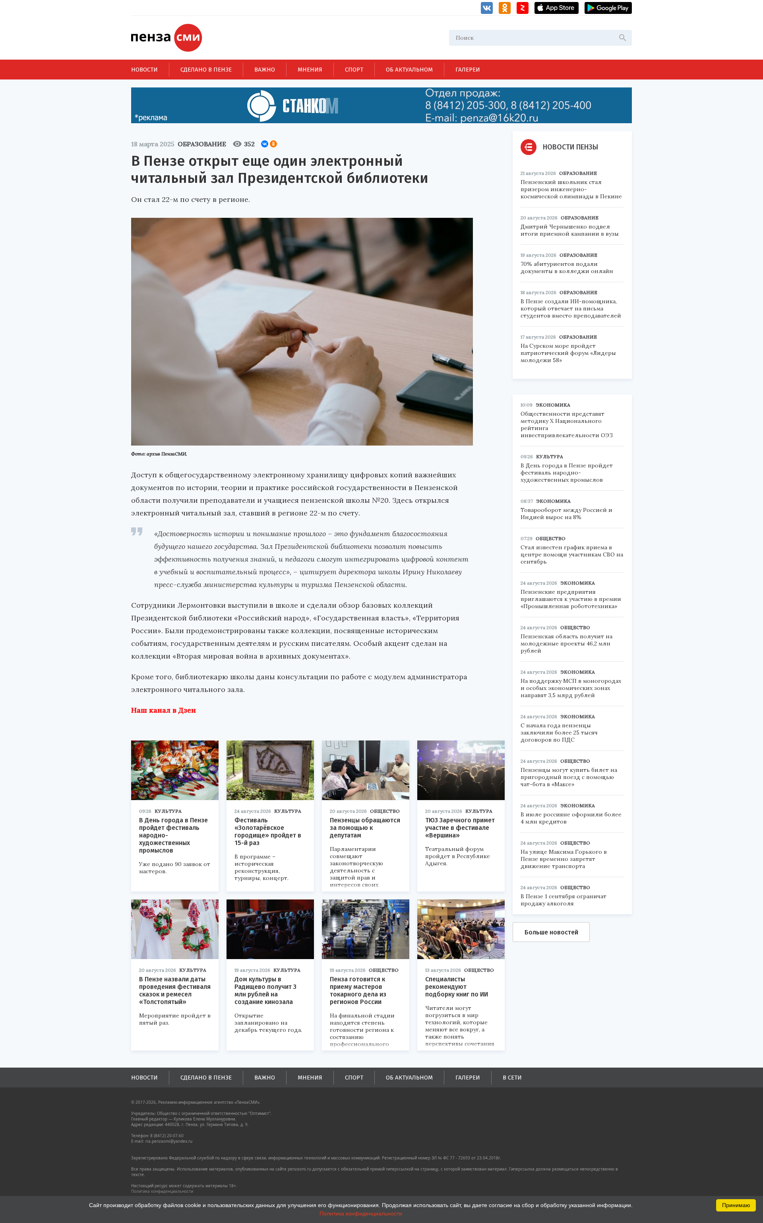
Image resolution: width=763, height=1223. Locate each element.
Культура (168, 811)
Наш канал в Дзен (163, 710)
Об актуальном (409, 69)
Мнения (310, 69)
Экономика (553, 405)
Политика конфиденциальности (162, 1191)
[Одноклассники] (273, 143)
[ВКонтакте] (264, 143)
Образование (202, 144)
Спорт (354, 69)
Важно (264, 69)
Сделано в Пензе (206, 69)
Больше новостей (551, 932)
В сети (512, 1077)
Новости (144, 69)
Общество (385, 811)
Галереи (467, 69)
